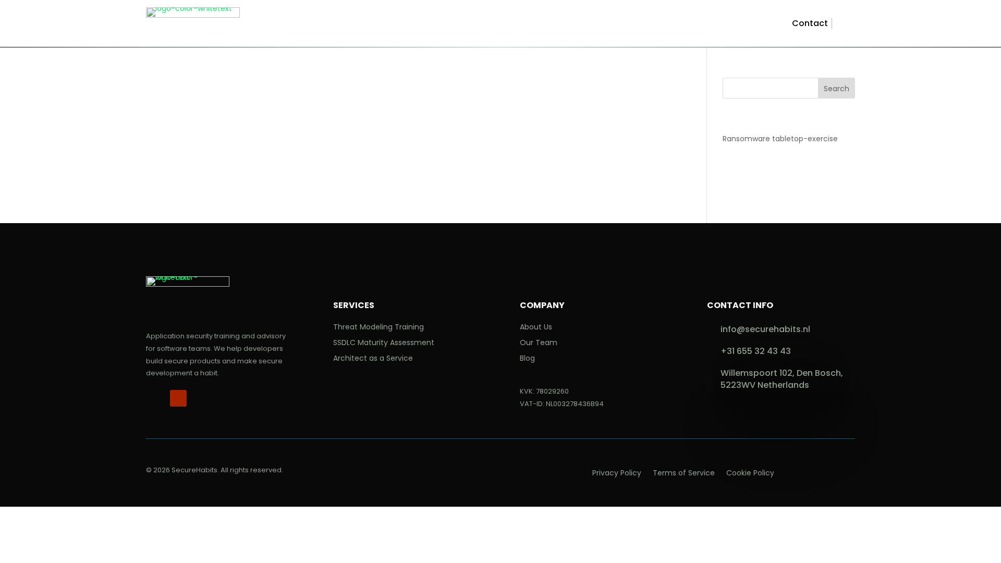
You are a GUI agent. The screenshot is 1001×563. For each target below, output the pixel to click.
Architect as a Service (373, 358)
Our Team (538, 343)
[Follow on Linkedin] (154, 398)
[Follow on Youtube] (178, 398)
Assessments (551, 26)
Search (836, 88)
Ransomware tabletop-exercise (780, 138)
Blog (527, 358)
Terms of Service (684, 473)
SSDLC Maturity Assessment (383, 343)
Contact (810, 23)
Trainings (425, 26)
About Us (536, 327)
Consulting (489, 26)
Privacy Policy (616, 473)
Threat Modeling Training (378, 327)
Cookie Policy (750, 473)
